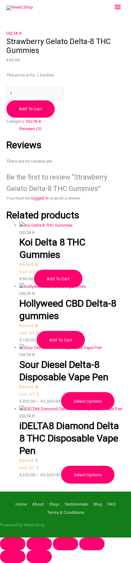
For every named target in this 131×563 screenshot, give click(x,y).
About (38, 504)
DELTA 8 (14, 33)
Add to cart (30, 108)
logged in (40, 198)
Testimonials (76, 504)
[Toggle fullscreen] (39, 543)
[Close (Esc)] (92, 543)
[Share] (65, 543)
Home (21, 504)
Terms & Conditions (65, 512)
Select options (88, 401)
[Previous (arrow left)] (12, 556)
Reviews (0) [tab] (30, 128)
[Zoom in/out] (12, 543)
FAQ (111, 504)
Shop (54, 504)
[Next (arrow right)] (39, 556)
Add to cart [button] (58, 278)
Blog (97, 504)
